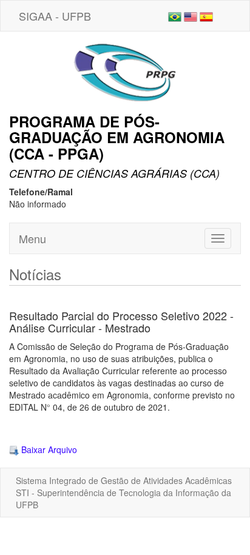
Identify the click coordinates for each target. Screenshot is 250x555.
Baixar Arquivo (48, 449)
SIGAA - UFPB (55, 16)
